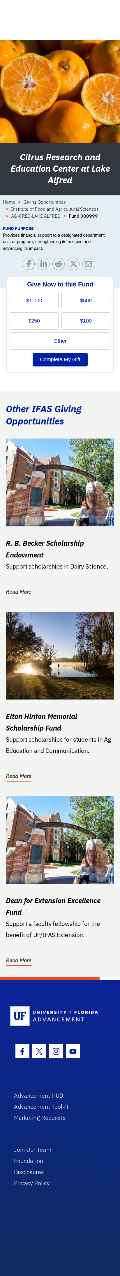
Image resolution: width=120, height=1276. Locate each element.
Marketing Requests (40, 1118)
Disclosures (29, 1172)
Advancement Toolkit (41, 1106)
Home (9, 202)
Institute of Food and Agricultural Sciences (55, 209)
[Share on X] (75, 265)
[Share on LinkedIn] (45, 265)
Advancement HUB (38, 1095)
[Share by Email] (89, 265)
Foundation (28, 1161)
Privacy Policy (32, 1183)
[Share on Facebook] (30, 265)
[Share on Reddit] (59, 265)
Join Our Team (33, 1150)
